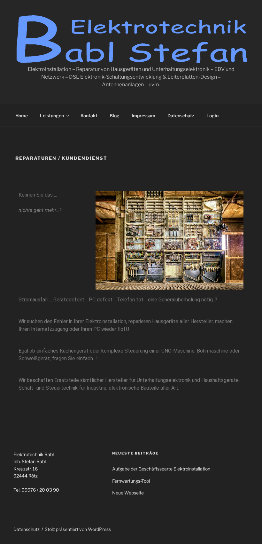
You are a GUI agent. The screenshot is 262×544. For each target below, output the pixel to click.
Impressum (143, 115)
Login (212, 115)
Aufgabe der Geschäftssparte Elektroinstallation (161, 468)
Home (21, 115)
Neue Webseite (128, 492)
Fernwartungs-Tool (131, 481)
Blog (114, 115)
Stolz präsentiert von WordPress (78, 529)
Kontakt (89, 115)
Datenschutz (180, 115)
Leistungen (52, 115)
